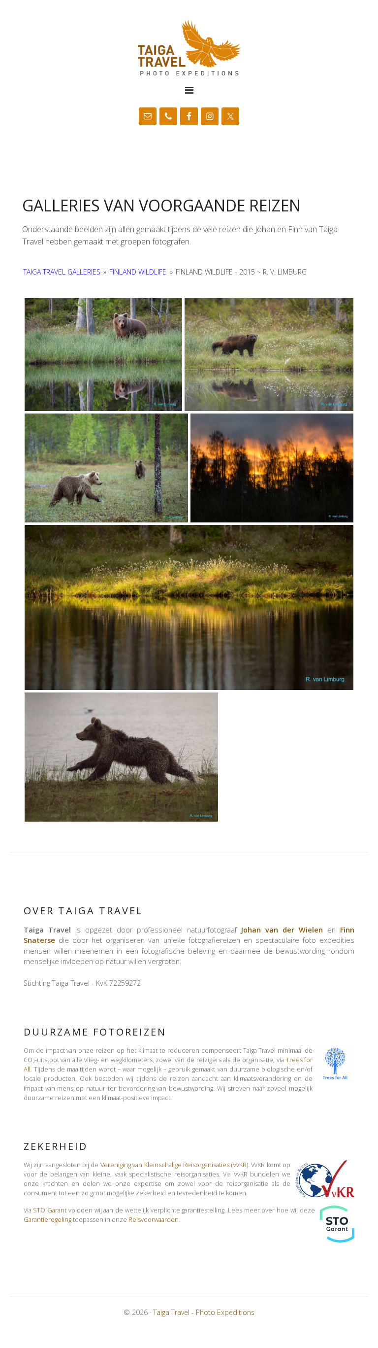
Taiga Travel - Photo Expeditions (189, 47)
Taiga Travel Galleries (61, 272)
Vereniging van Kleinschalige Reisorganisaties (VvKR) (174, 1164)
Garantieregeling (47, 1219)
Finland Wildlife (137, 272)
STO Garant (49, 1210)
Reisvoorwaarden (153, 1219)
